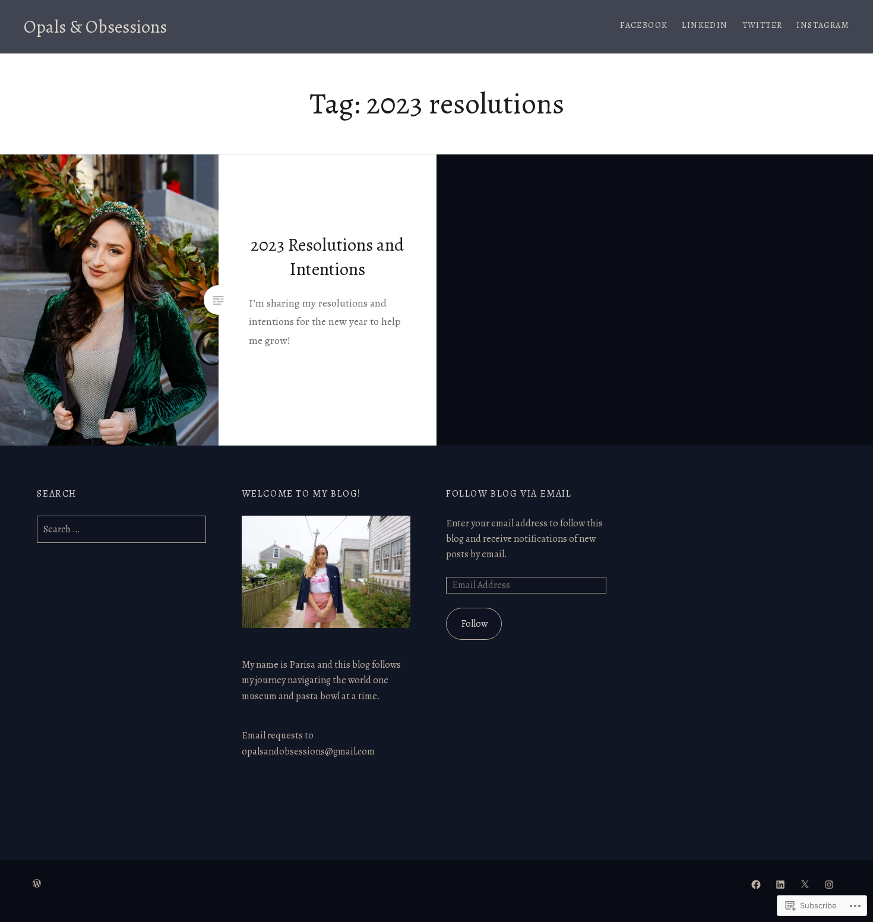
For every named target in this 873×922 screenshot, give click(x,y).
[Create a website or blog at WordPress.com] (37, 884)
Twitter (762, 25)
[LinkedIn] (780, 884)
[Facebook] (756, 884)
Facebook (644, 25)
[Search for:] (121, 529)
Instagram (822, 25)
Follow (474, 623)
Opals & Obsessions (95, 27)
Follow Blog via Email (509, 493)
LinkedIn (705, 25)
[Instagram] (829, 884)
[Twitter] (805, 884)
